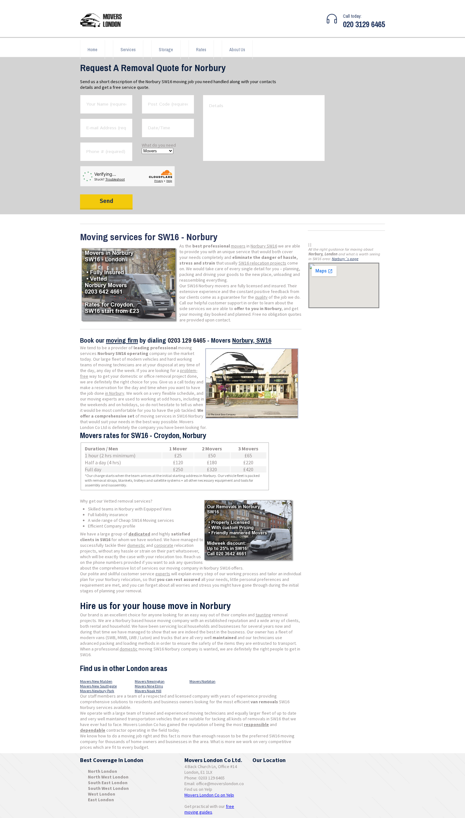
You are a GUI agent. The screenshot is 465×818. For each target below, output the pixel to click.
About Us (237, 49)
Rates (201, 49)
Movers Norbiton (202, 681)
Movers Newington (149, 681)
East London (101, 800)
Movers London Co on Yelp (209, 795)
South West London (108, 788)
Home (92, 49)
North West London (108, 777)
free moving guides (209, 809)
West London (101, 794)
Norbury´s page (345, 258)
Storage (166, 49)
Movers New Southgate (98, 686)
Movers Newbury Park (97, 690)
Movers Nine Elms (149, 686)
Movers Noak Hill (148, 690)
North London (102, 771)
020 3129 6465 (364, 24)
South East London (107, 782)
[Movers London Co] (103, 21)
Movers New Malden (96, 681)
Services (128, 49)
